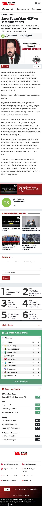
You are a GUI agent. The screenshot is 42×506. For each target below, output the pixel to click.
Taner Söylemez (19, 201)
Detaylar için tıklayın (21, 382)
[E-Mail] (14, 205)
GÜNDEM (5, 9)
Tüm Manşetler (29, 476)
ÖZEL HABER (36, 9)
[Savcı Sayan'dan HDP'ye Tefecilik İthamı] (21, 51)
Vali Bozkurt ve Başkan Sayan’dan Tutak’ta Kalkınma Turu (9, 247)
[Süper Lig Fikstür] (39, 389)
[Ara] (36, 3)
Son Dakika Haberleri (10, 480)
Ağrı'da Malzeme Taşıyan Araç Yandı (12, 305)
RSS (8, 489)
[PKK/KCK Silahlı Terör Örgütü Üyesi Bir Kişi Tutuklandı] (31, 239)
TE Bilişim (26, 495)
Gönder (6, 278)
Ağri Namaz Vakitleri (10, 469)
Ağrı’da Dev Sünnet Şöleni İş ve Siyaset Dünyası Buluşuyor (35, 293)
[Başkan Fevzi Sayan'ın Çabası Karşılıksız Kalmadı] (31, 222)
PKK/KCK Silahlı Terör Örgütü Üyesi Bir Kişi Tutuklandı (29, 247)
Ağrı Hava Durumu (30, 464)
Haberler (4, 15)
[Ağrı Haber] (8, 3)
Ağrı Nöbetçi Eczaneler (11, 464)
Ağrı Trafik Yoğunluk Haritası (29, 470)
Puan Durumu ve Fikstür (11, 476)
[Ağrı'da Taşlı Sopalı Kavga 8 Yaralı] (11, 222)
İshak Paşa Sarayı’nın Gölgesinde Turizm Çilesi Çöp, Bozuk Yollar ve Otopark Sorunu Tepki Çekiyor (35, 316)
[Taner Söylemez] (6, 202)
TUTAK (12, 15)
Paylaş (6, 66)
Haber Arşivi (28, 480)
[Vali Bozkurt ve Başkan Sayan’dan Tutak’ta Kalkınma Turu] (11, 239)
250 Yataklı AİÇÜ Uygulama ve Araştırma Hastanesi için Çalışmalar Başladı (35, 305)
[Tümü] (39, 325)
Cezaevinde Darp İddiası (12, 293)
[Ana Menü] (39, 3)
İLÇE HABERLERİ (23, 9)
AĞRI (13, 9)
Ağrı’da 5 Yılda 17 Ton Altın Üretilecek (13, 316)
